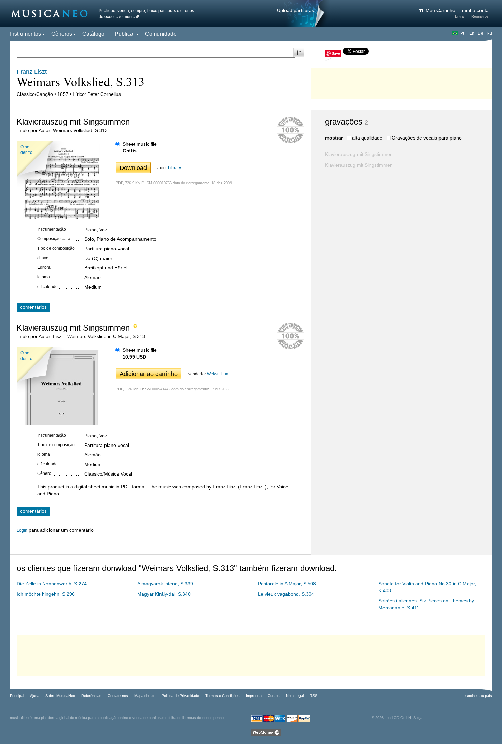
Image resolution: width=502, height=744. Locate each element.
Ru (489, 33)
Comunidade (161, 34)
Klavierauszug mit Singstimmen (359, 154)
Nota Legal (295, 696)
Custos (274, 696)
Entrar (460, 16)
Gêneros (61, 34)
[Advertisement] (402, 82)
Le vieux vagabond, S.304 (286, 594)
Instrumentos (25, 34)
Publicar (125, 34)
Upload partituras (295, 10)
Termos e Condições (222, 696)
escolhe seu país (478, 696)
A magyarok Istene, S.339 (165, 583)
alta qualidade (367, 138)
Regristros (480, 16)
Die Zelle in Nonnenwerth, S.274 (52, 583)
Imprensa (254, 696)
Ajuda (34, 696)
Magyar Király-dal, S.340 (164, 594)
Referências (91, 696)
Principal (17, 696)
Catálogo (93, 34)
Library (174, 167)
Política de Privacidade (180, 696)
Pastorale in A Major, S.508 (287, 583)
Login (22, 530)
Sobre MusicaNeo (60, 696)
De (480, 33)
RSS (313, 696)
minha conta (475, 10)
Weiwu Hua (217, 373)
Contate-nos (118, 696)
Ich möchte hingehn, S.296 (46, 594)
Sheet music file (140, 144)
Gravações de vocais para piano (427, 138)
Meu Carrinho (441, 10)
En (471, 33)
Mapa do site (144, 696)
